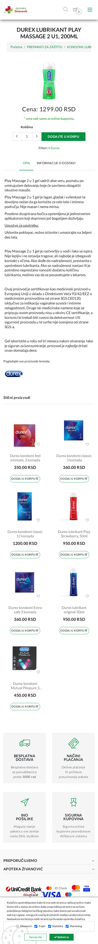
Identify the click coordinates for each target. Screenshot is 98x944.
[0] (75, 10)
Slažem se (63, 937)
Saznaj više (35, 937)
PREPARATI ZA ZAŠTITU (44, 47)
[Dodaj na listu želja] (38, 444)
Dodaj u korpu (23, 478)
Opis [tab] (26, 163)
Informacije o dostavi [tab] (56, 163)
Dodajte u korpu (63, 136)
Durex (54, 148)
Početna (16, 47)
